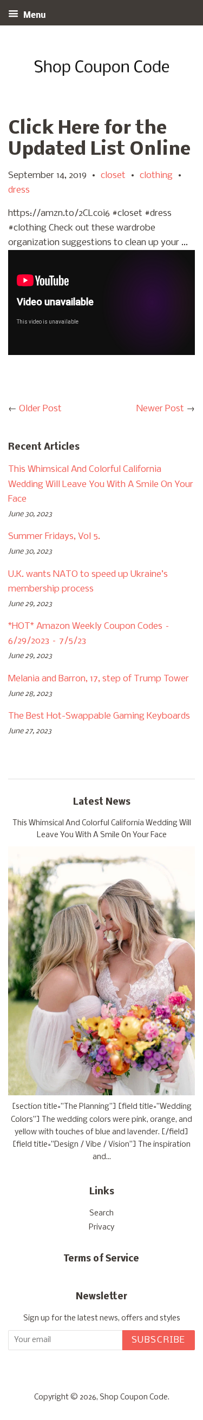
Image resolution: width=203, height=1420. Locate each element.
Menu (33, 15)
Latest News (101, 802)
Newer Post (160, 409)
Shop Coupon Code (134, 1397)
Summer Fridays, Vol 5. (54, 536)
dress (19, 190)
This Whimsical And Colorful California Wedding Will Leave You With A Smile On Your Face (100, 484)
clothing (156, 175)
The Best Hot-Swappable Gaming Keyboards (99, 716)
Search (101, 1213)
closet (113, 175)
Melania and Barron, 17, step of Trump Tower (98, 679)
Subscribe (159, 1340)
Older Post (40, 409)
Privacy (101, 1228)
